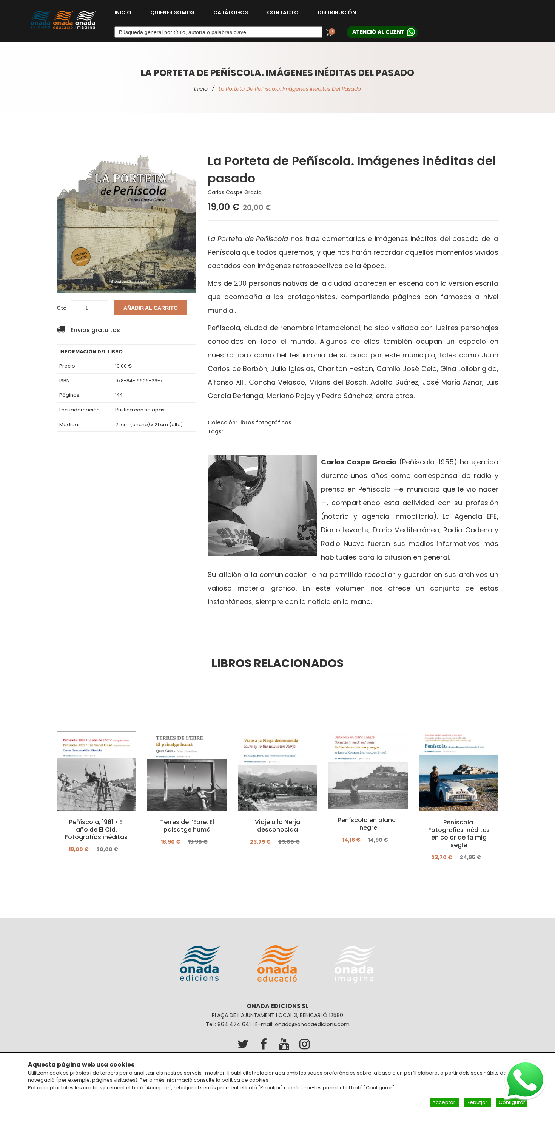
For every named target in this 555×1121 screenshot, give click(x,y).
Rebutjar (478, 1102)
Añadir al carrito (150, 308)
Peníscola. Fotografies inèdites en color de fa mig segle (459, 834)
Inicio (122, 12)
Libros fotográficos (264, 422)
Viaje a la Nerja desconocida (277, 825)
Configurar (512, 1102)
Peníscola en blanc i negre (368, 824)
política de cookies (245, 1080)
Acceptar (444, 1102)
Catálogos (230, 12)
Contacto (283, 12)
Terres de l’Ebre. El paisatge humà (187, 825)
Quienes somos (172, 12)
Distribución (337, 12)
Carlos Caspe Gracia (235, 192)
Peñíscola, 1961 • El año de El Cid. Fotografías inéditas (96, 829)
